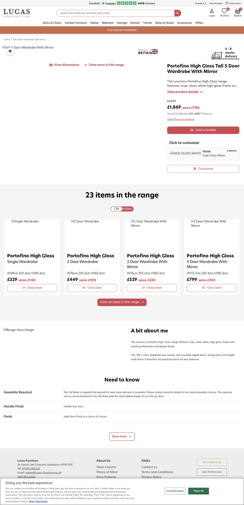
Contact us (149, 467)
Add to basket (205, 130)
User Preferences (212, 472)
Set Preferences (212, 462)
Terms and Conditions (157, 472)
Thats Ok (198, 491)
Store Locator (106, 467)
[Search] (177, 13)
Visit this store (26, 476)
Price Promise (106, 477)
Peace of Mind (107, 472)
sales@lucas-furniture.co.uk (43, 472)
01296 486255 (31, 468)
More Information (38, 502)
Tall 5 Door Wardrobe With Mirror (29, 40)
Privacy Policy (151, 477)
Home (6, 40)
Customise (205, 168)
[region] (122, 491)
